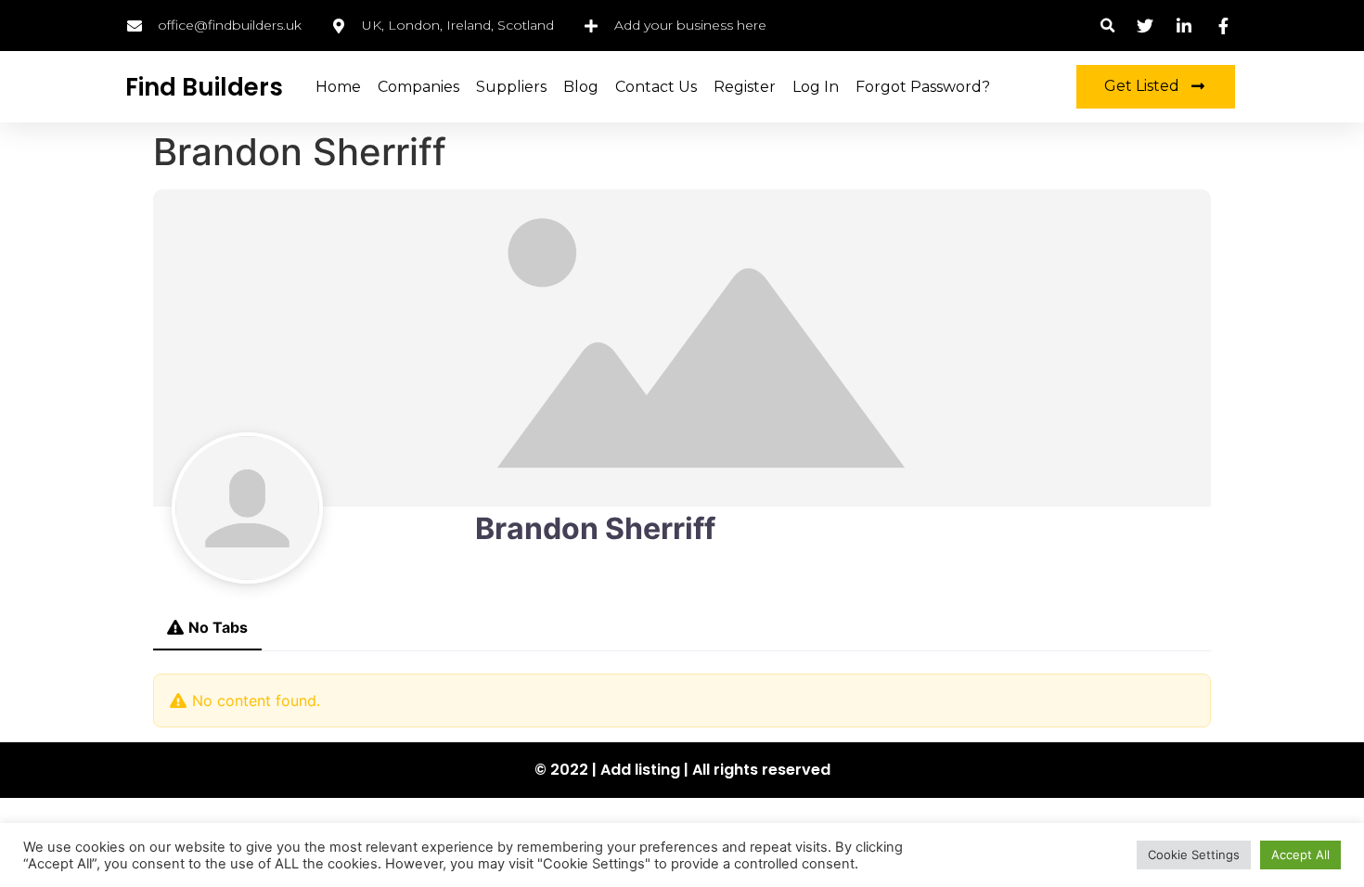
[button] (1107, 25)
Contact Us (656, 87)
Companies (418, 87)
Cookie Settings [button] (1194, 854)
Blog (580, 87)
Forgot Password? (923, 87)
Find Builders (204, 87)
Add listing (640, 769)
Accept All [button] (1300, 854)
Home (338, 87)
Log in (815, 87)
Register (745, 87)
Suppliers (511, 87)
